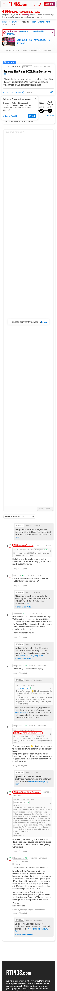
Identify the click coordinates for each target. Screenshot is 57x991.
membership (24, 15)
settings (33, 50)
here (17, 537)
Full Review (50, 115)
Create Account (11, 116)
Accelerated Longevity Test (30, 655)
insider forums (21, 712)
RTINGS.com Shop (29, 986)
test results (21, 50)
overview (10, 50)
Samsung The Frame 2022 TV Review (33, 41)
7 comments (46, 50)
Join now (49, 4)
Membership (44, 981)
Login (32, 116)
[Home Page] (17, 4)
